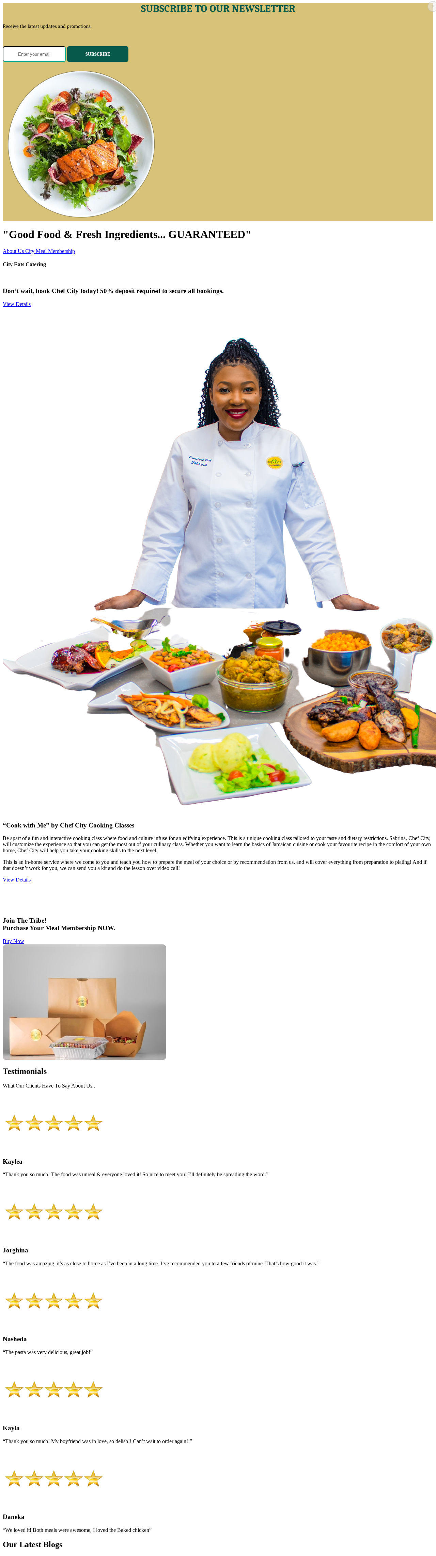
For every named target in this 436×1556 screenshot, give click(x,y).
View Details (17, 304)
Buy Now (13, 941)
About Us (14, 251)
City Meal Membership (50, 251)
